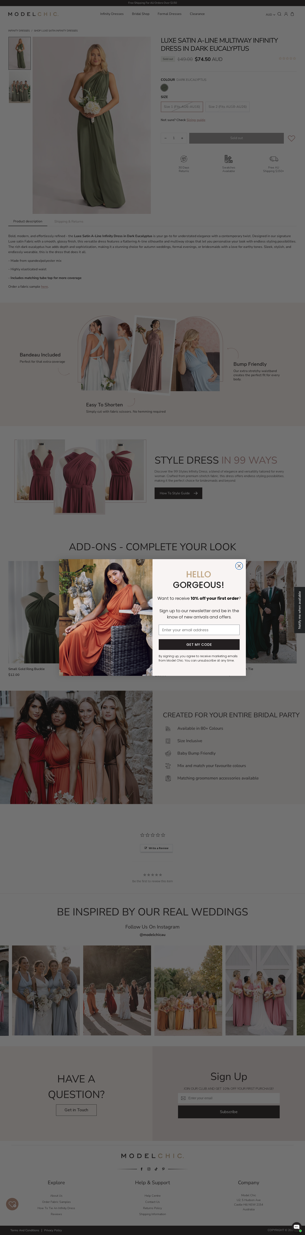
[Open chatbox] (297, 1227)
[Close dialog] (239, 566)
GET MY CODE (199, 644)
